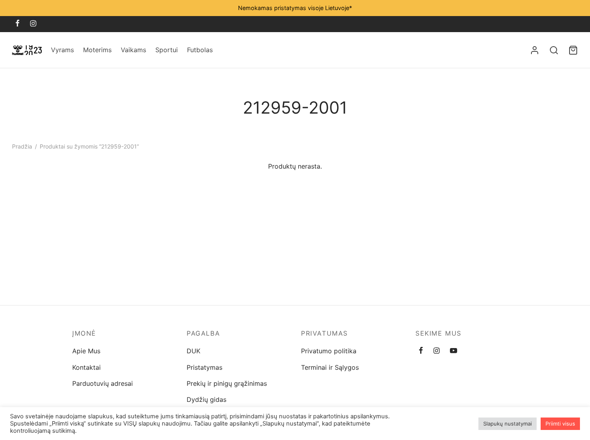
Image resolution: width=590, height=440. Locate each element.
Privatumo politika (328, 351)
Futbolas (200, 50)
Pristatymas (204, 367)
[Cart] (573, 50)
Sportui (166, 50)
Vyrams (62, 50)
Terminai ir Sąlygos (330, 367)
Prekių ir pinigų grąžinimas (227, 383)
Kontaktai (86, 367)
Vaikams (133, 50)
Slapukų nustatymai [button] (507, 423)
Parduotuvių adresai (102, 383)
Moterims (97, 50)
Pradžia (22, 146)
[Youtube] (453, 351)
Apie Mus (86, 351)
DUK (193, 351)
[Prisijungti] (534, 50)
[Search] (554, 50)
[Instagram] (33, 23)
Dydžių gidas (206, 399)
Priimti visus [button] (560, 423)
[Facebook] (17, 23)
